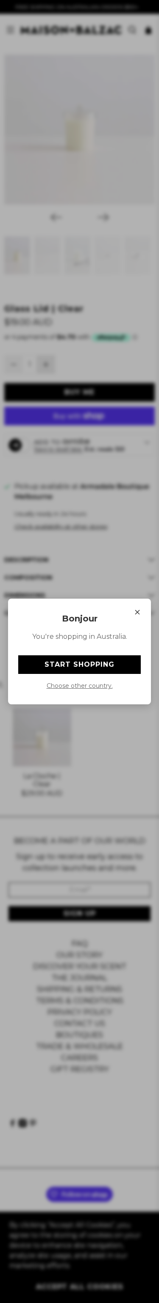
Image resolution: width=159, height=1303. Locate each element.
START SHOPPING (79, 664)
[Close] (137, 612)
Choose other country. (80, 686)
